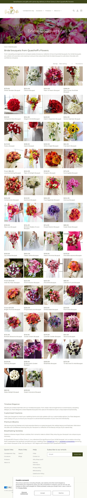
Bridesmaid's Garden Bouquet (30, 364)
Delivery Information (36, 463)
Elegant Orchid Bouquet (32, 119)
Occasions (7, 456)
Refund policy (37, 470)
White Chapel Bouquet (51, 146)
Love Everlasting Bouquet (12, 173)
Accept (42, 493)
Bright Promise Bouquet (12, 309)
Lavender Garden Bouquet (52, 336)
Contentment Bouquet (11, 200)
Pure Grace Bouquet (70, 309)
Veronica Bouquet (69, 336)
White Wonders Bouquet (12, 90)
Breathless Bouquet (50, 363)
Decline (61, 493)
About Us (7, 462)
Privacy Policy (22, 488)
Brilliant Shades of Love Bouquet (31, 227)
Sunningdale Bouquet (71, 173)
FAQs (34, 453)
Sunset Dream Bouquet (31, 336)
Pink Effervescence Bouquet (73, 255)
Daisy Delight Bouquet (11, 392)
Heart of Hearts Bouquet (52, 90)
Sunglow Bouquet (49, 173)
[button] (39, 10)
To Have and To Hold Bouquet (73, 363)
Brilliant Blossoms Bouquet (13, 336)
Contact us (50, 441)
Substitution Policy (38, 473)
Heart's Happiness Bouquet (52, 119)
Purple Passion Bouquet (51, 227)
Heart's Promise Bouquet (52, 255)
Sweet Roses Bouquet (71, 227)
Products (7, 459)
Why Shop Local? (38, 459)
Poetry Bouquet (9, 146)
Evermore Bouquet (30, 200)
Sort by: (55, 63)
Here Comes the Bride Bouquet (71, 91)
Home (5, 46)
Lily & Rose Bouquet (10, 255)
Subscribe (77, 454)
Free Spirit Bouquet (70, 146)
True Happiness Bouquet (52, 200)
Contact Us (36, 456)
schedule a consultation (67, 441)
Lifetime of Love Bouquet (72, 282)
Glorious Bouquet (69, 200)
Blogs (20, 456)
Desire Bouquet (29, 146)
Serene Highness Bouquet (72, 119)
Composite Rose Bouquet (12, 119)
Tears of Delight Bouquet (32, 173)
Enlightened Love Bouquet (32, 309)
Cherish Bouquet (29, 90)
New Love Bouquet (10, 227)
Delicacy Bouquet (10, 363)
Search (21, 453)
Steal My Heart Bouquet (12, 282)
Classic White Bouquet (31, 255)
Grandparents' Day (9, 453)
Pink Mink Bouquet (50, 282)
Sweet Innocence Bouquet (32, 392)
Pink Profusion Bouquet (31, 282)
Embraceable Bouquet (51, 309)
